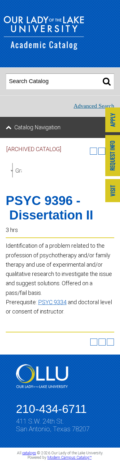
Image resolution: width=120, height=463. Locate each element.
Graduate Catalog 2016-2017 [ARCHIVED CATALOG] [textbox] (18, 170)
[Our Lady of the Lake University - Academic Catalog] (44, 47)
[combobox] (12, 170)
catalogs (29, 453)
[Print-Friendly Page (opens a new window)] (102, 342)
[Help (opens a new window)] (110, 342)
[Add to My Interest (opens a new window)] (93, 151)
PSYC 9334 (52, 302)
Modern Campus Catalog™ (69, 457)
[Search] (106, 81)
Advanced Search (94, 106)
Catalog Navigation (37, 127)
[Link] (112, 120)
